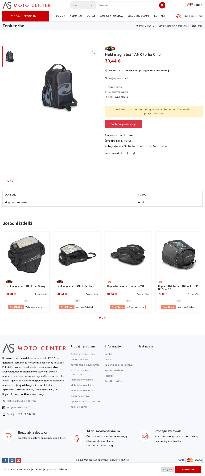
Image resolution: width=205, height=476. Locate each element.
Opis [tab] (10, 181)
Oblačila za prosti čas (83, 354)
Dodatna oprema (80, 396)
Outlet (91, 15)
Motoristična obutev (82, 390)
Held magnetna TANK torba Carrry (25, 286)
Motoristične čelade (82, 379)
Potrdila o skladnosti (116, 381)
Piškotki (109, 375)
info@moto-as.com (18, 407)
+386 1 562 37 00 (25, 414)
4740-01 (125, 141)
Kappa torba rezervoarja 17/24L (126, 286)
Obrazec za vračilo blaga (100, 445)
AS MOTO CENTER (145, 25)
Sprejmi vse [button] (188, 469)
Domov (60, 15)
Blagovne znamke (138, 15)
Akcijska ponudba (111, 15)
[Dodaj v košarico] (26, 255)
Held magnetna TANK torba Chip (133, 54)
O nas (108, 359)
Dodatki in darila (80, 359)
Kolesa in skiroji (79, 407)
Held (131, 135)
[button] (100, 318)
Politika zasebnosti (115, 370)
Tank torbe (196, 25)
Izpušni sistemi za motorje (85, 401)
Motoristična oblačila (82, 385)
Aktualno (76, 15)
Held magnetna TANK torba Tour (75, 286)
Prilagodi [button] (167, 469)
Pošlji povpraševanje (123, 124)
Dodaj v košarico (27, 256)
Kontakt (159, 15)
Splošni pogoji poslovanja (119, 365)
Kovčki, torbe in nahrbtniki (173, 25)
